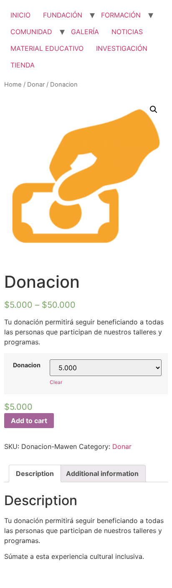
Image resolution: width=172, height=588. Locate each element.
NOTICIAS (127, 31)
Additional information (102, 473)
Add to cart (29, 420)
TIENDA (22, 65)
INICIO (20, 15)
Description (35, 473)
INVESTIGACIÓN (121, 48)
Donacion (26, 365)
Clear (56, 382)
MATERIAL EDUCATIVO (46, 48)
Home (13, 84)
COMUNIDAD (31, 31)
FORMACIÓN (121, 15)
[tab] (35, 473)
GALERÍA (85, 31)
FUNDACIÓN (62, 15)
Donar (36, 84)
